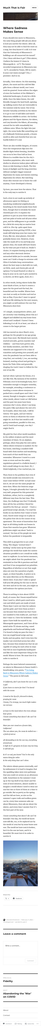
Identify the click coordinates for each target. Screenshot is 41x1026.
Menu (34, 7)
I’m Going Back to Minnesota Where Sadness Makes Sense (20, 673)
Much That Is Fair (14, 7)
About (5, 1010)
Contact (6, 1015)
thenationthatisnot (12, 920)
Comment (30, 961)
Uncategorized (8, 922)
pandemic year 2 (21, 922)
